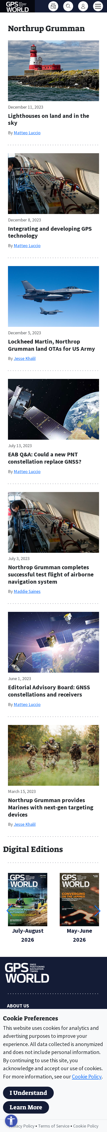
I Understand (28, 1093)
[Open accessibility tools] (11, 1121)
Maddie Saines (27, 591)
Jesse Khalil (25, 358)
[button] (97, 910)
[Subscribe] (53, 6)
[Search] (68, 6)
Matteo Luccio (27, 133)
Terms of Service (53, 1126)
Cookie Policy (87, 1076)
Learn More (26, 1107)
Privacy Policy (21, 1126)
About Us (18, 1005)
